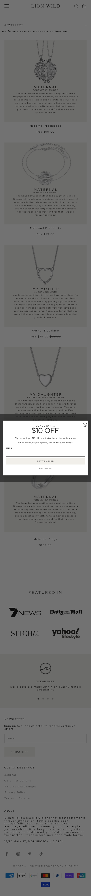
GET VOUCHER (45, 461)
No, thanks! (45, 468)
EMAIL (9, 448)
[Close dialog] (85, 425)
